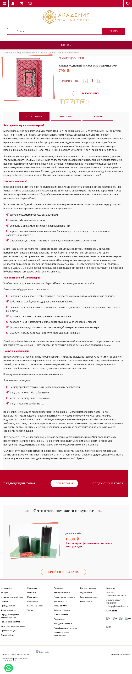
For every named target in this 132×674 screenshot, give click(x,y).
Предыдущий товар (19, 483)
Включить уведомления (120, 654)
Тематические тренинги (64, 597)
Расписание (58, 588)
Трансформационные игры (66, 628)
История (4, 592)
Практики (31, 592)
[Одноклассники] (77, 101)
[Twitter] (82, 101)
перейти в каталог (63, 571)
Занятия (4, 601)
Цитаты (66, 116)
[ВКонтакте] (66, 101)
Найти (114, 31)
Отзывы (98, 116)
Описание (34, 116)
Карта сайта (111, 611)
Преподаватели (8, 606)
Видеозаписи (86, 592)
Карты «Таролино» (35, 606)
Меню (65, 45)
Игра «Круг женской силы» (13, 626)
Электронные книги (88, 597)
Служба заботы (7, 635)
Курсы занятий (60, 606)
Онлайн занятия (61, 615)
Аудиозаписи (86, 601)
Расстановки (59, 619)
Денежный (73, 533)
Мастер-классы (61, 601)
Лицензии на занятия (10, 622)
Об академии (6, 588)
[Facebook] (61, 101)
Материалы (32, 588)
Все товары (64, 483)
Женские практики (62, 610)
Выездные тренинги (63, 623)
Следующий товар (107, 483)
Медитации (32, 597)
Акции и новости (8, 610)
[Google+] (72, 101)
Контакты (110, 588)
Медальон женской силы (12, 597)
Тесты (30, 610)
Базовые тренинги (62, 592)
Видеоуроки (32, 601)
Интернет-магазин (88, 588)
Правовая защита (8, 631)
